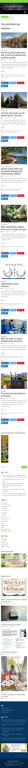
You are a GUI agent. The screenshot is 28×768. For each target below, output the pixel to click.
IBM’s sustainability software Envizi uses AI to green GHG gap (13, 228)
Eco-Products (4, 503)
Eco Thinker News (14, 6)
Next (25, 560)
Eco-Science (3, 281)
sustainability (3, 247)
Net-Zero (18, 76)
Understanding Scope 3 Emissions (10, 285)
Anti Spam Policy (5, 712)
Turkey (17, 190)
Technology (3, 77)
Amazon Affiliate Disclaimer (8, 710)
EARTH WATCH (12, 303)
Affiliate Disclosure (5, 546)
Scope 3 (18, 304)
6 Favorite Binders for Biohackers (9, 652)
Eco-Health (4, 508)
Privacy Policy (4, 544)
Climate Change (9, 74)
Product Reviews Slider (7, 551)
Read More (3, 71)
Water (7, 77)
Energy (14, 74)
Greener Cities (4, 521)
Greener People (4, 50)
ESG (10, 246)
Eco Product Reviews (13, 556)
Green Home (4, 520)
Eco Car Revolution (5, 505)
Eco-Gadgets (4, 506)
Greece (13, 189)
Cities (7, 130)
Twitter (13, 83)
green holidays (12, 130)
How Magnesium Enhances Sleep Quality (11, 625)
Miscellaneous (4, 525)
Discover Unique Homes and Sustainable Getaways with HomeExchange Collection (12, 171)
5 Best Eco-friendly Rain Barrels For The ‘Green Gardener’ (14, 561)
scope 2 (21, 357)
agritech (3, 74)
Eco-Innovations (5, 510)
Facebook (5, 83)
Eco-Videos (4, 514)
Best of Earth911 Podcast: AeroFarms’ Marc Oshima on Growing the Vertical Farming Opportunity (13, 485)
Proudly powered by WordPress (12, 763)
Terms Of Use (4, 542)
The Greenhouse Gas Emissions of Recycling (13, 395)
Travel (14, 190)
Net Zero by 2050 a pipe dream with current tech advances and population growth (13, 55)
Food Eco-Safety (5, 518)
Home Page (4, 539)
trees (16, 132)
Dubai (6, 189)
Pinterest (20, 83)
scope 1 (18, 357)
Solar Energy (22, 76)
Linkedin (5, 86)
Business (4, 246)
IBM (23, 246)
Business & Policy (5, 303)
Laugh (2, 523)
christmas (4, 130)
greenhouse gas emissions (10, 76)
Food (17, 74)
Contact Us (4, 541)
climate (7, 246)
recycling (6, 414)
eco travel (10, 189)
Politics (2, 527)
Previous (3, 560)
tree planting (11, 132)
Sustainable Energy (5, 529)
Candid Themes (18, 765)
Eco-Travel (3, 166)
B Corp (3, 189)
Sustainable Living (5, 531)
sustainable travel (9, 190)
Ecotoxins (3, 516)
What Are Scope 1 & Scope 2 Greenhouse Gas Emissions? (12, 340)
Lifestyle (7, 132)
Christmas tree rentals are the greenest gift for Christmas (12, 114)
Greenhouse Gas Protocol (11, 304)
